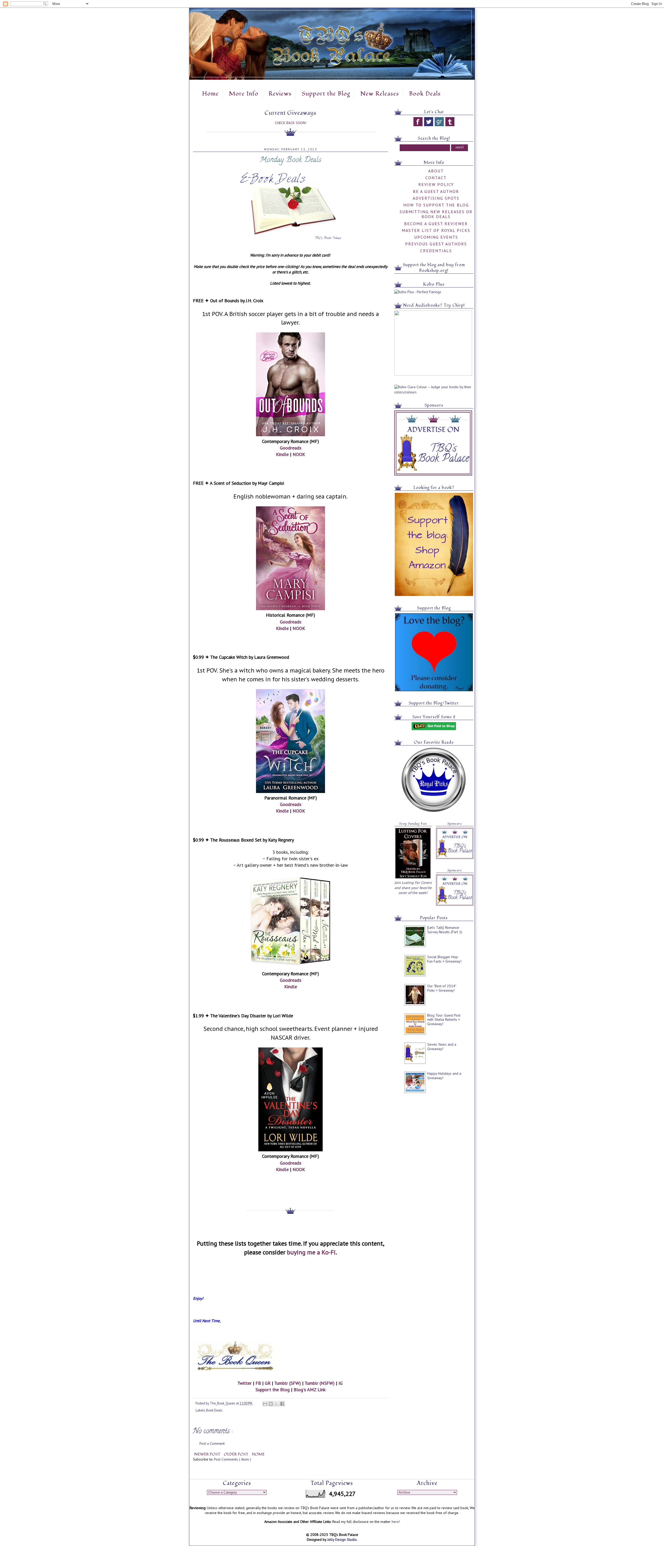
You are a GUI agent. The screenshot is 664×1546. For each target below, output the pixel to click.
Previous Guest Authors (436, 243)
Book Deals (425, 94)
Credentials (436, 250)
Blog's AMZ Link (310, 1390)
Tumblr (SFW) (287, 1383)
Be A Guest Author (436, 191)
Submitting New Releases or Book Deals (436, 214)
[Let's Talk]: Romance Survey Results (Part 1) (444, 929)
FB (258, 1383)
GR (268, 1383)
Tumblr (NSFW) (320, 1383)
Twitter (244, 1383)
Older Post (236, 1454)
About (436, 170)
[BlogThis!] (270, 1403)
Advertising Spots (436, 198)
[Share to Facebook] (282, 1403)
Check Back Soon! (290, 122)
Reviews (280, 94)
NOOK (299, 454)
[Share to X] (276, 1403)
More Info (243, 94)
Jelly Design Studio (342, 1539)
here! (396, 1521)
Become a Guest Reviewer (436, 223)
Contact (436, 177)
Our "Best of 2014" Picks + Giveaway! (441, 988)
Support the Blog (326, 94)
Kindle (282, 454)
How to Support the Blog (436, 204)
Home (210, 94)
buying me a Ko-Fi (311, 1252)
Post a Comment (212, 1443)
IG (340, 1383)
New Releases (379, 94)
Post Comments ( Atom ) (232, 1459)
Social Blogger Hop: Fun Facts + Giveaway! (444, 959)
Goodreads (290, 448)
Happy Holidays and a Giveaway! (444, 1075)
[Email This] (265, 1403)
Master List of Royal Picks (436, 230)
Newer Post (207, 1454)
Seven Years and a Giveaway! (441, 1046)
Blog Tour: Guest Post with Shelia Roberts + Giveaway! (443, 1019)
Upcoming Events (436, 237)
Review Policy (436, 184)
